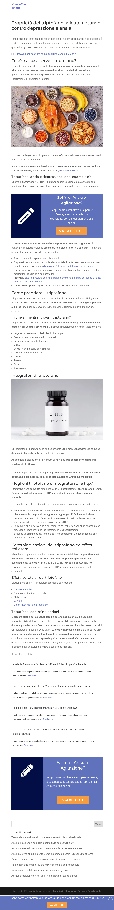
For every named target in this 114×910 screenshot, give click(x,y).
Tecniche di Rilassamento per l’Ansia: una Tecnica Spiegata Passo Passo (52, 686)
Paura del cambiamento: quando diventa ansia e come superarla (45, 864)
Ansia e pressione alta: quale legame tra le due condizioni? (42, 843)
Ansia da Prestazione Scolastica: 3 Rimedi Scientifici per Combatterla (49, 664)
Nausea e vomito (23, 589)
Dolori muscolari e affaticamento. (31, 604)
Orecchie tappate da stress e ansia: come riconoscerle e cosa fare (45, 859)
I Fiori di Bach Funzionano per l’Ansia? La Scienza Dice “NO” (45, 708)
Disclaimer (70, 891)
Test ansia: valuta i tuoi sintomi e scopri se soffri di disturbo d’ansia (46, 837)
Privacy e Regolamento (89, 891)
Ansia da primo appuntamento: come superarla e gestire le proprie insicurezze (52, 854)
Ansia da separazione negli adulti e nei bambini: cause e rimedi (44, 875)
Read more (31, 676)
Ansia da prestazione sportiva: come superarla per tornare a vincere (46, 848)
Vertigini (18, 601)
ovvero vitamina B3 (69, 170)
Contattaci (57, 891)
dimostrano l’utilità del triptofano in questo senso (68, 266)
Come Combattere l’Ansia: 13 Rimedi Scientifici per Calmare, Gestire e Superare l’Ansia (50, 731)
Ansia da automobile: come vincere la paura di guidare (40, 870)
